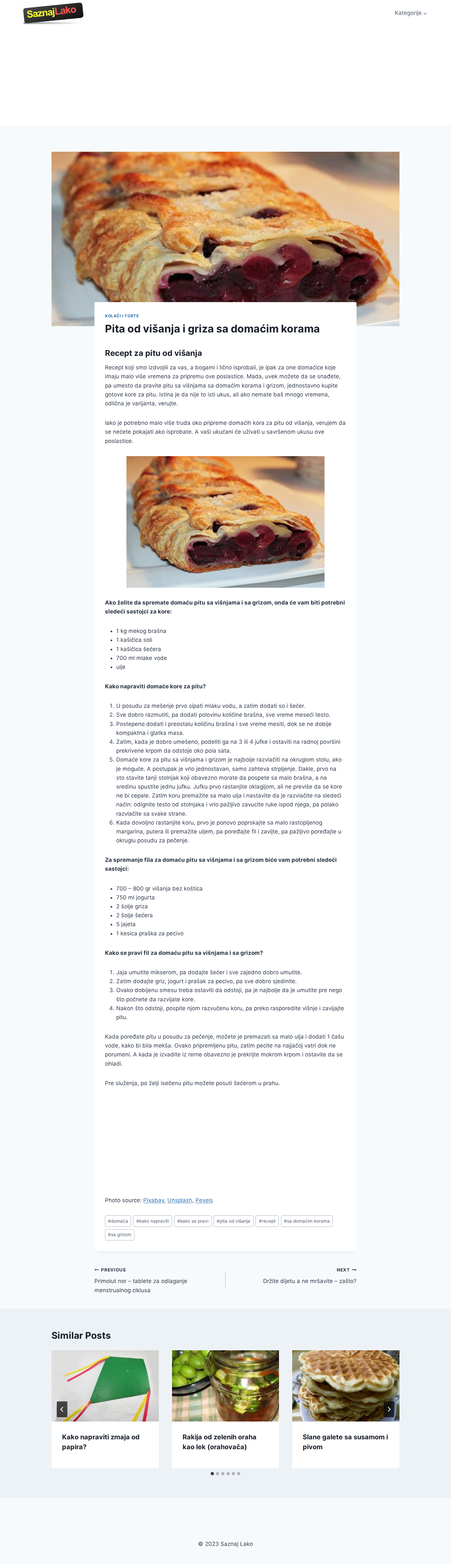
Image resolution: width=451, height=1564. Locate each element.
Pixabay (153, 1200)
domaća (118, 1221)
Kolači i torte (122, 315)
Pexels (204, 1200)
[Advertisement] (225, 76)
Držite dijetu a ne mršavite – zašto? (310, 1276)
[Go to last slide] (62, 1409)
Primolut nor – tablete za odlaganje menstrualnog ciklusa (140, 1280)
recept (267, 1221)
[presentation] (105, 1386)
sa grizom (119, 1234)
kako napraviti (152, 1221)
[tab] (212, 1473)
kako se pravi (192, 1221)
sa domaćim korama (307, 1221)
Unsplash (179, 1200)
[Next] (389, 1409)
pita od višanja (233, 1221)
